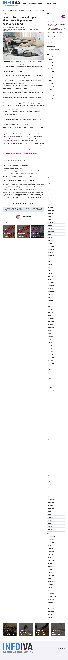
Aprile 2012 (50, 451)
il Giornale (50, 569)
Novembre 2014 (51, 357)
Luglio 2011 (50, 478)
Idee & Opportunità (47, 3)
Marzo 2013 (50, 417)
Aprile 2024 (50, 116)
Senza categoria (51, 611)
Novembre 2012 (51, 429)
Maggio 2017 (50, 267)
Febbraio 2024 (51, 122)
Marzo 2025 (50, 83)
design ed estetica (7, 29)
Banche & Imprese (51, 536)
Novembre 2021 (51, 204)
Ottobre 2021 (50, 207)
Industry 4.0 (12, 75)
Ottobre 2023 (50, 134)
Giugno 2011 (50, 481)
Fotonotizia (50, 557)
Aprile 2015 (50, 342)
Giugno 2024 (50, 110)
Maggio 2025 (50, 77)
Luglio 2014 (50, 369)
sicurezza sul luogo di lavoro (11, 140)
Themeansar (43, 658)
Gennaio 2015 (50, 351)
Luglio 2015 (50, 333)
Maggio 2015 (50, 339)
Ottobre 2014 (50, 360)
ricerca (13, 30)
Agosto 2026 (50, 56)
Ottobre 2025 (50, 68)
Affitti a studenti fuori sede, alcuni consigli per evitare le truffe (56, 25)
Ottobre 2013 (50, 396)
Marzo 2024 (50, 119)
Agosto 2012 (50, 439)
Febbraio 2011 (50, 493)
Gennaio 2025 (51, 89)
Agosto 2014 (50, 366)
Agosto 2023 (50, 140)
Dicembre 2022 (51, 165)
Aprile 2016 (50, 306)
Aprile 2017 (50, 270)
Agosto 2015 (50, 330)
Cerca (48, 13)
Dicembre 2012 (51, 426)
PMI (28, 3)
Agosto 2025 (50, 74)
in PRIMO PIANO (51, 575)
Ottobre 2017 (50, 252)
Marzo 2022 (50, 192)
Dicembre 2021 (51, 201)
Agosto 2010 (50, 511)
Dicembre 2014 (51, 354)
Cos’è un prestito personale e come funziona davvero (55, 33)
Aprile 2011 (50, 487)
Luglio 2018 (50, 234)
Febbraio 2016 (51, 312)
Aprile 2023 (50, 153)
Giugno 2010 (50, 517)
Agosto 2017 (50, 258)
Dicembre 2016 (51, 282)
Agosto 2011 (50, 475)
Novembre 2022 (51, 168)
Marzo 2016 (50, 309)
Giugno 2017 (50, 264)
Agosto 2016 (50, 294)
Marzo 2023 (50, 156)
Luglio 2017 (50, 261)
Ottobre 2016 (50, 288)
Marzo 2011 (50, 490)
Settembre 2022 (51, 174)
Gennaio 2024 (51, 125)
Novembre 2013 (51, 393)
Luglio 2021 (50, 216)
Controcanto (50, 548)
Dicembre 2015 (51, 318)
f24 (11, 29)
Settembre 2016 (51, 291)
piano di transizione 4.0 (7, 30)
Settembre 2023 (51, 137)
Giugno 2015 (50, 336)
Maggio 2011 (50, 484)
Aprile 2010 (50, 523)
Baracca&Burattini (51, 539)
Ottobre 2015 (50, 324)
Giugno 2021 (50, 219)
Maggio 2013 (50, 411)
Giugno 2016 (50, 300)
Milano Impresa (51, 587)
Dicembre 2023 (51, 128)
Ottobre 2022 (50, 171)
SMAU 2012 (50, 614)
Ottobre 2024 (50, 98)
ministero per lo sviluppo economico (25, 29)
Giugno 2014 (50, 372)
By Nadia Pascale (8, 27)
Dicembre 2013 (51, 390)
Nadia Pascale (27, 216)
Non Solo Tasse (51, 599)
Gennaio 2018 (50, 243)
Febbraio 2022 (51, 195)
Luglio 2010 (50, 514)
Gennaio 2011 (50, 496)
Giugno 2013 (50, 408)
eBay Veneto (50, 554)
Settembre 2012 (51, 435)
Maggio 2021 (50, 222)
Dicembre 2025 (51, 62)
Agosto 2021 (50, 213)
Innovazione (15, 29)
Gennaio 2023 (51, 162)
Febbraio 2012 (51, 457)
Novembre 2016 (51, 285)
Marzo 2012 (50, 454)
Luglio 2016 (50, 297)
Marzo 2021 (50, 228)
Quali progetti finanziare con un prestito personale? (56, 41)
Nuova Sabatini (35, 29)
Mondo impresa (6, 13)
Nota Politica (50, 602)
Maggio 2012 (50, 448)
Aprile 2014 (50, 378)
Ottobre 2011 (50, 469)
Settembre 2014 (51, 363)
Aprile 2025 (50, 80)
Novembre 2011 (51, 466)
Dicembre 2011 (51, 463)
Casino (49, 545)
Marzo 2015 (50, 345)
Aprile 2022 (50, 189)
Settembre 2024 (51, 101)
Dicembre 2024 (51, 92)
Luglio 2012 (50, 442)
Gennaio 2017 (50, 279)
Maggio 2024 (50, 113)
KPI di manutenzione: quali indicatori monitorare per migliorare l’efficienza (55, 37)
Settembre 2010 (51, 508)
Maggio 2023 (50, 150)
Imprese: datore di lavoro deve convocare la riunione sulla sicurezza (19, 150)
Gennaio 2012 (50, 460)
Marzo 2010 (50, 526)
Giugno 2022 (50, 183)
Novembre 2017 (51, 249)
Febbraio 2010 (51, 529)
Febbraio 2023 (51, 159)
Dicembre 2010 (51, 499)
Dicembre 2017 (51, 246)
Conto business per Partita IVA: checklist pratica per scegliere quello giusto (56, 29)
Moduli (49, 590)
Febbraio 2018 (51, 240)
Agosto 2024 (50, 104)
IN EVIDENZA (50, 572)
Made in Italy (40, 3)
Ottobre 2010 (50, 505)
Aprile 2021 (50, 225)
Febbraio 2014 (51, 384)
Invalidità (49, 578)
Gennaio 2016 (50, 315)
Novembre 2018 (51, 231)
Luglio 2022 (50, 180)
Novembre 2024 (51, 95)
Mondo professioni (52, 596)
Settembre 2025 (51, 71)
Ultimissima (50, 617)
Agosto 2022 (50, 177)
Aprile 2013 (50, 414)
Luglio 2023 (50, 143)
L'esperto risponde (52, 581)
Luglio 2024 (50, 107)
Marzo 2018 (50, 237)
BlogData (37, 658)
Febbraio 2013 (51, 420)
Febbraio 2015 (51, 348)
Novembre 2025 (51, 65)
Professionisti (33, 3)
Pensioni (49, 605)
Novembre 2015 (51, 321)
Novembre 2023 (51, 131)
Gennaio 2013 (50, 423)
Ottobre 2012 (50, 432)
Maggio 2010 (50, 520)
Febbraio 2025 (51, 86)
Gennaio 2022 (51, 198)
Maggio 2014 (50, 375)
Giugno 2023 (50, 147)
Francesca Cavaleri (36, 234)
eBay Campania (51, 551)
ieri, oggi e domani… (52, 566)
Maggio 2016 (50, 303)
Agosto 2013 (50, 402)
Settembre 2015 (51, 327)
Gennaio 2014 (50, 387)
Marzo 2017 (50, 273)
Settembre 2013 (51, 399)
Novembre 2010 (51, 502)
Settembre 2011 (51, 472)
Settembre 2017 (51, 255)
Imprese (24, 3)
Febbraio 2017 (50, 276)
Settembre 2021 (51, 210)
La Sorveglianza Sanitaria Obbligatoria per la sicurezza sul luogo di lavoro (20, 153)
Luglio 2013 (50, 405)
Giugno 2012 (50, 445)
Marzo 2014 (50, 381)
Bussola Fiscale (51, 542)
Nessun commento (21, 27)
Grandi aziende (51, 560)
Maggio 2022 (50, 186)
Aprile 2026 (50, 59)
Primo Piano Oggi (51, 608)
